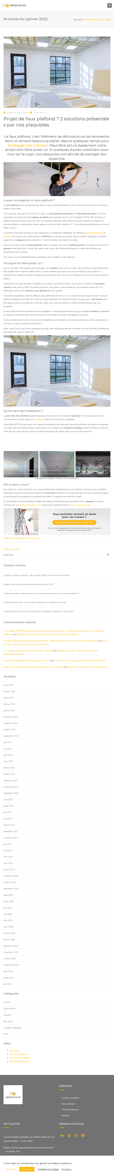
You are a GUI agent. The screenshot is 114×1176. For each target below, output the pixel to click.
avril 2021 (8, 856)
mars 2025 (8, 685)
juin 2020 (8, 907)
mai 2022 (8, 818)
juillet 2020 (9, 901)
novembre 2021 (11, 837)
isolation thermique (94, 232)
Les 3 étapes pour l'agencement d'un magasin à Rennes (28, 650)
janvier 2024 (9, 710)
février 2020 (9, 933)
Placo (6, 1034)
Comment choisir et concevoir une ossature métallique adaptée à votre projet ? (39, 611)
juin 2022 (8, 812)
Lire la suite (11, 549)
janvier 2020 (9, 939)
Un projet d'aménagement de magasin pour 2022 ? (26, 660)
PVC (73, 224)
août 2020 (8, 895)
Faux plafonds (68, 1103)
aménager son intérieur (28, 145)
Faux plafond (9, 1008)
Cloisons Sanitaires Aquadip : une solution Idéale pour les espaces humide (37, 575)
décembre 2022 (11, 780)
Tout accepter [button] (27, 1169)
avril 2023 (8, 755)
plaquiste (40, 419)
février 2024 (9, 704)
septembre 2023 (11, 736)
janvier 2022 (9, 825)
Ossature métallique (13, 1027)
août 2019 (8, 971)
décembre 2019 (11, 946)
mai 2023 (8, 748)
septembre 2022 (11, 793)
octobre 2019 (10, 958)
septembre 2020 (11, 888)
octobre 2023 (10, 729)
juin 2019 (8, 984)
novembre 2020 (11, 876)
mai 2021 (8, 850)
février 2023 (9, 767)
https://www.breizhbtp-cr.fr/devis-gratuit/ (22, 538)
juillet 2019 (9, 977)
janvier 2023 (9, 774)
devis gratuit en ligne (81, 505)
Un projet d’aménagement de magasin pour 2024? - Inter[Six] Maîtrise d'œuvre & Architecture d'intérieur (50, 640)
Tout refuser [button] (11, 1169)
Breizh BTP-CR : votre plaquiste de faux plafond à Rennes (80, 660)
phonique (8, 236)
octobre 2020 (10, 882)
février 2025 (9, 691)
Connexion (14, 1050)
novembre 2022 (11, 787)
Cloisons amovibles (70, 1097)
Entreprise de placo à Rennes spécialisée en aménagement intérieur (48, 634)
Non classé (8, 1021)
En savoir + (67, 1169)
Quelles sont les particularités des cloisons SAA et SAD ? (29, 584)
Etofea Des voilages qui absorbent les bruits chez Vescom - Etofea (33, 667)
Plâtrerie (66, 1115)
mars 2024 (8, 697)
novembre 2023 (11, 723)
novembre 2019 (11, 952)
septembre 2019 (11, 965)
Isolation (7, 1015)
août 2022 (8, 799)
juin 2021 (8, 844)
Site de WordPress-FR (19, 1061)
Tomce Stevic (22, 112)
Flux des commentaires (20, 1057)
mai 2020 (8, 914)
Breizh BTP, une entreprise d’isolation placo (87, 667)
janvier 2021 (9, 869)
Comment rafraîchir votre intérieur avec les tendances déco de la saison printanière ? (42, 593)
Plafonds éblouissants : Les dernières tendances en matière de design (35, 602)
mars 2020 (8, 926)
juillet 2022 (9, 806)
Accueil (77, 19)
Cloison (7, 1002)
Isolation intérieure (70, 1109)
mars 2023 (8, 761)
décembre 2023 (11, 717)
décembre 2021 (11, 831)
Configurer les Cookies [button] (48, 1169)
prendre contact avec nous (29, 505)
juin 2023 (8, 742)
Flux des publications (19, 1054)
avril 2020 (8, 920)
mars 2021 (8, 863)
